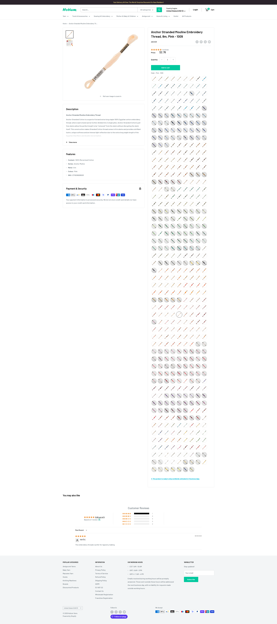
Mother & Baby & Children (126, 16)
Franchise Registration (104, 598)
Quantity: (154, 60)
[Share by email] (209, 41)
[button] (156, 50)
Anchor (154, 42)
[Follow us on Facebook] (112, 611)
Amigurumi (146, 16)
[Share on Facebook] (197, 41)
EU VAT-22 (99, 587)
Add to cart (165, 68)
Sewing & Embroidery (102, 16)
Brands (65, 584)
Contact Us (99, 591)
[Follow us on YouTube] (124, 611)
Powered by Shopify (69, 616)
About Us (98, 566)
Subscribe (191, 579)
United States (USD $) (71, 608)
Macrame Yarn (68, 573)
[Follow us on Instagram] (116, 611)
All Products (186, 16)
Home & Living (161, 16)
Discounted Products (71, 587)
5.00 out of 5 (100, 517)
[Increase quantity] (173, 59)
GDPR (97, 584)
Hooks (65, 577)
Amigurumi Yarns (69, 566)
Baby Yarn (66, 570)
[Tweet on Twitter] (205, 41)
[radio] (154, 79)
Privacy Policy (100, 570)
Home (65, 24)
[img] (80, 536)
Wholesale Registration (104, 594)
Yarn (64, 16)
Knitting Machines (69, 580)
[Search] (159, 9)
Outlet (176, 16)
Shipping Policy (101, 580)
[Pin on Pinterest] (201, 41)
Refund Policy (100, 577)
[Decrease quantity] (161, 59)
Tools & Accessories (80, 16)
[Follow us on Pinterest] (120, 611)
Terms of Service (101, 573)
